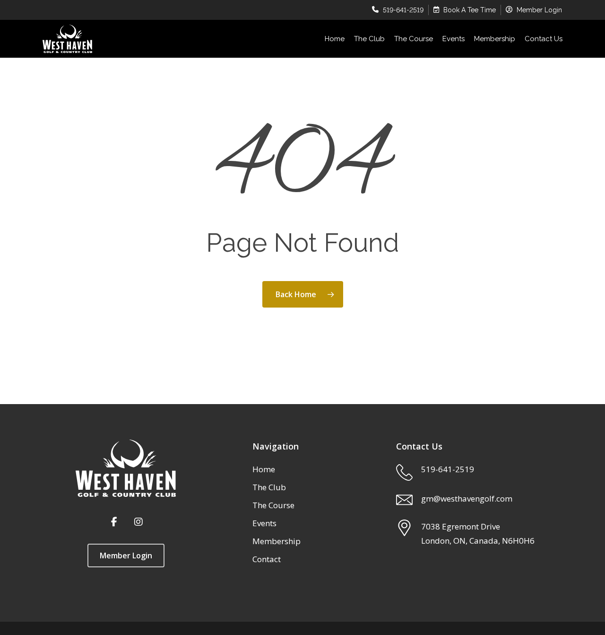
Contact (266, 559)
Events (264, 523)
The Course (273, 505)
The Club (269, 487)
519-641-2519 (447, 469)
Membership (276, 541)
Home (263, 469)
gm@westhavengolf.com (466, 498)
